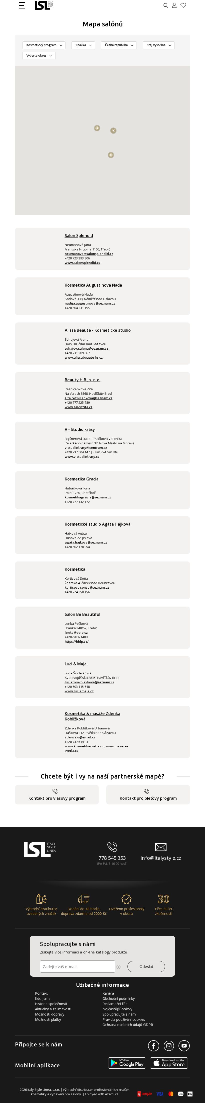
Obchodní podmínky (118, 998)
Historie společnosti (51, 1003)
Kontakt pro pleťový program (148, 798)
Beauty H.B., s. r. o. (82, 380)
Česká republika (116, 45)
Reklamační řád (115, 1003)
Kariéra (108, 993)
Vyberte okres (36, 55)
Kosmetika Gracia (81, 479)
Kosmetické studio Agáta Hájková (97, 524)
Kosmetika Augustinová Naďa (93, 285)
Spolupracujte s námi (119, 1014)
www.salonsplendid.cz (82, 262)
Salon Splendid (79, 235)
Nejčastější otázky (117, 1009)
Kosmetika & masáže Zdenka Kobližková (92, 716)
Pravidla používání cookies (123, 1019)
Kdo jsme (42, 998)
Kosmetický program (41, 45)
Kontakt (41, 993)
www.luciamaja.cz (79, 691)
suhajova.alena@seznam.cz (86, 348)
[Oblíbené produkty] (185, 5)
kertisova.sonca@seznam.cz (87, 587)
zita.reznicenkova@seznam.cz (88, 398)
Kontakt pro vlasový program (57, 798)
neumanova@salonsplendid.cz (89, 253)
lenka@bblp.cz (76, 632)
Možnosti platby (48, 1019)
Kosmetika (75, 569)
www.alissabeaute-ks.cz (84, 357)
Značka (81, 45)
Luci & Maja (75, 664)
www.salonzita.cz (78, 407)
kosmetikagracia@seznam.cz (88, 497)
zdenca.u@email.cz (80, 737)
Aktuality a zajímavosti (53, 1009)
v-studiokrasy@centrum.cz (86, 447)
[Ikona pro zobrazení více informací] (118, 967)
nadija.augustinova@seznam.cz (90, 303)
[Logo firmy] (44, 5)
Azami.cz (111, 1094)
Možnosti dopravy (49, 1014)
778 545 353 (112, 858)
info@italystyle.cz (160, 858)
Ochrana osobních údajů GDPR (127, 1024)
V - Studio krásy (80, 429)
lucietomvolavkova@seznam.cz (89, 682)
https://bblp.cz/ (76, 641)
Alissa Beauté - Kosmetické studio (98, 330)
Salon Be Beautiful (82, 614)
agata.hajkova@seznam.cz (86, 542)
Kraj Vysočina (156, 45)
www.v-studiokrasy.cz (82, 456)
